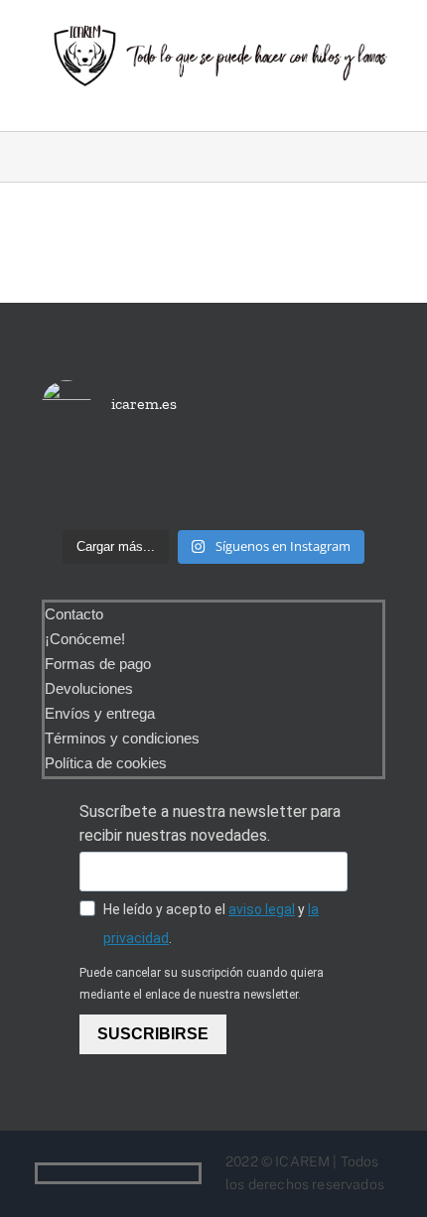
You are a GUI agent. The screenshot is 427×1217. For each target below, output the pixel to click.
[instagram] (193, 1173)
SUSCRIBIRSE (153, 1033)
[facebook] (161, 1173)
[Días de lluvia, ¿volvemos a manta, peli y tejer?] (96, 484)
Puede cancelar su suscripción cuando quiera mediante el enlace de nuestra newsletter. (201, 984)
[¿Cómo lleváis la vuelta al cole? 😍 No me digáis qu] (331, 484)
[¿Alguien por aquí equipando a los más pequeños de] (214, 484)
